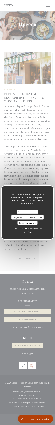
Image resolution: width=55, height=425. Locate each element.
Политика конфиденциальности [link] (28, 228)
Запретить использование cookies (27, 217)
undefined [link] (28, 232)
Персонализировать (27, 223)
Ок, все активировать (27, 211)
